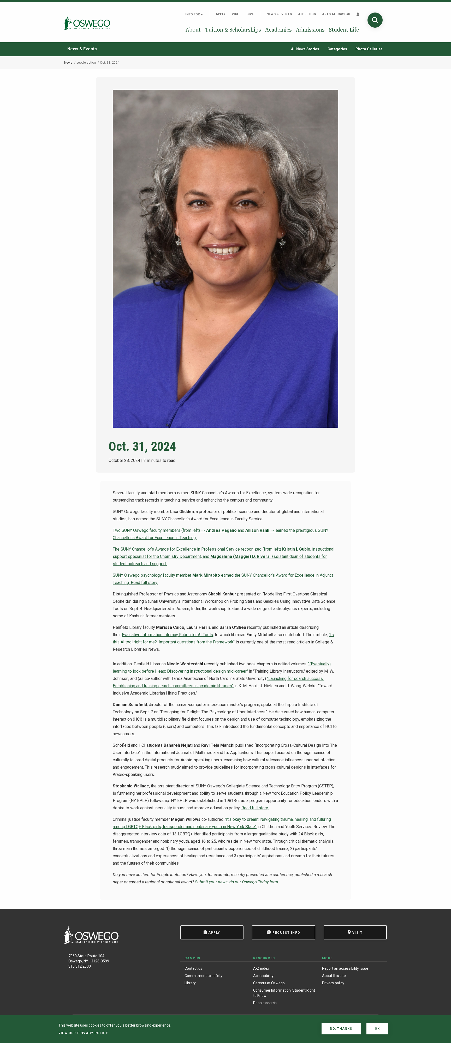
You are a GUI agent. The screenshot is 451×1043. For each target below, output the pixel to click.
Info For (193, 14)
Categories (337, 49)
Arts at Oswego (336, 14)
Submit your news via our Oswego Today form (236, 881)
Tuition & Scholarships (233, 29)
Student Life (344, 29)
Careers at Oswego (269, 983)
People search (265, 1003)
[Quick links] (357, 14)
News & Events (279, 14)
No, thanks (341, 1028)
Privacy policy (333, 983)
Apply (220, 14)
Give (250, 14)
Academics (278, 29)
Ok (377, 1028)
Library (190, 983)
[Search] (375, 20)
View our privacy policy (83, 1033)
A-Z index (261, 968)
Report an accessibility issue (345, 968)
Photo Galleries (369, 49)
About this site (334, 976)
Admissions (310, 29)
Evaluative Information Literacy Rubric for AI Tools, (168, 634)
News (68, 62)
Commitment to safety (203, 976)
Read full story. (144, 582)
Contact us (193, 968)
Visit (236, 14)
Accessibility (263, 976)
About (193, 29)
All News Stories (305, 49)
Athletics (307, 14)
